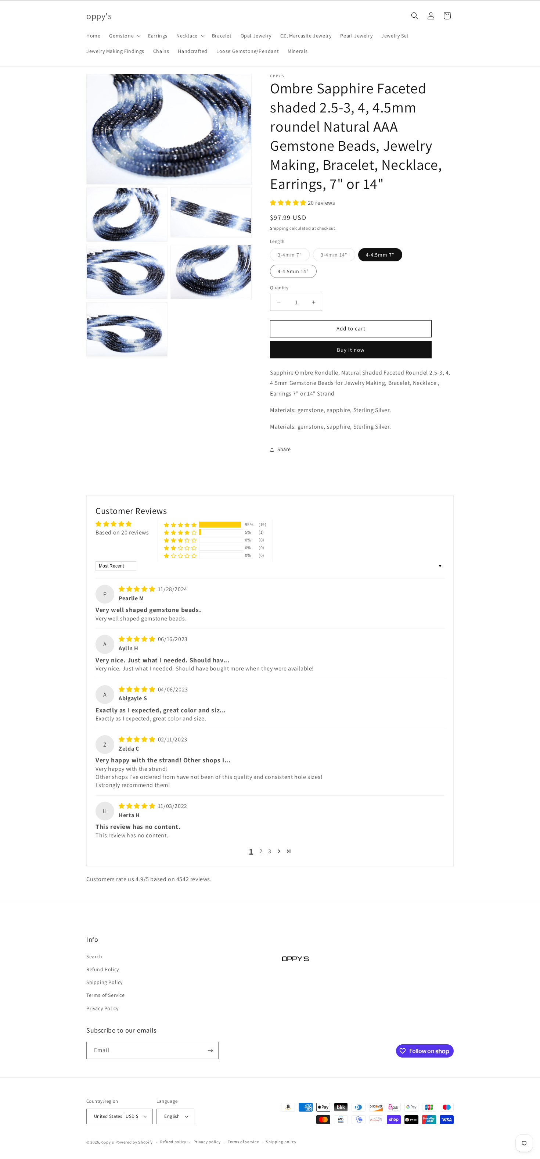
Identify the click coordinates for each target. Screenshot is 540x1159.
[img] (137, 589)
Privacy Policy (102, 1008)
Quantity (279, 288)
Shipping (279, 228)
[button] (124, 35)
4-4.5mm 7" (380, 254)
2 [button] (261, 851)
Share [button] (284, 449)
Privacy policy (207, 1141)
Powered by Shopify (134, 1142)
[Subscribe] (210, 1050)
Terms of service (243, 1141)
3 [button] (269, 851)
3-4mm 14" (338, 256)
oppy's (107, 1142)
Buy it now (351, 349)
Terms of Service (105, 995)
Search (94, 956)
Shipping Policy (104, 982)
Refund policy (173, 1141)
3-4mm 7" (294, 256)
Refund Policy (102, 969)
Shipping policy (281, 1141)
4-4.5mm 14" (293, 271)
